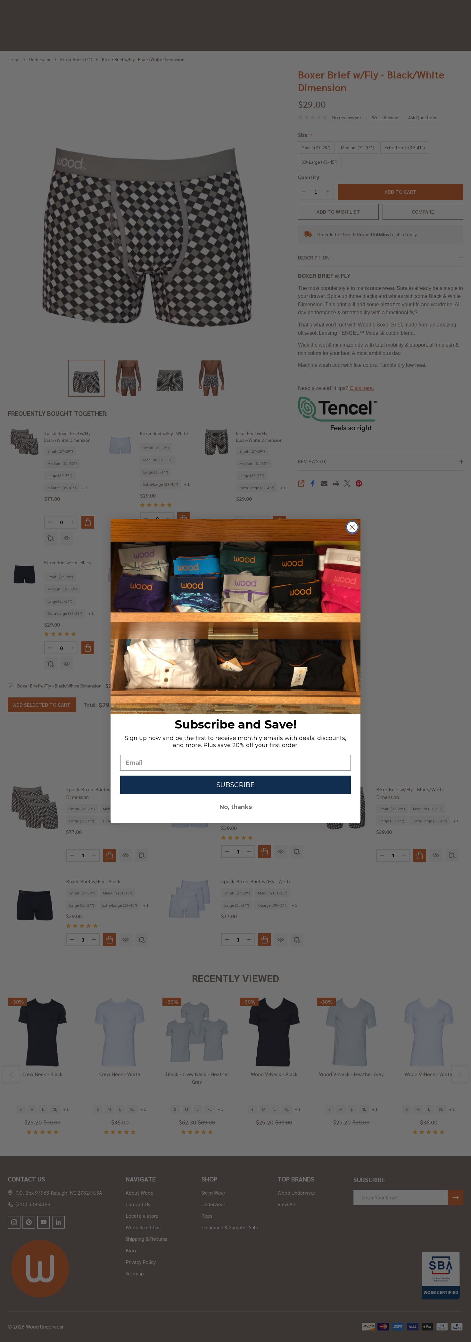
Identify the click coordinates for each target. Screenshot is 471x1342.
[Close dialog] (352, 527)
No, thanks (235, 807)
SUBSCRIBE (235, 785)
